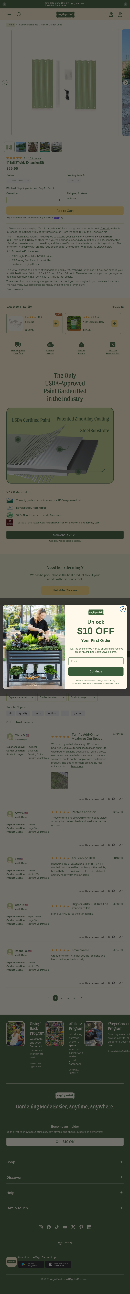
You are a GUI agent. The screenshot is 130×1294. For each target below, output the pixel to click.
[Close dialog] (123, 609)
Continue (96, 671)
